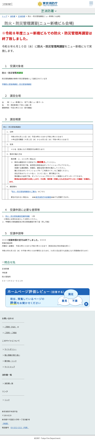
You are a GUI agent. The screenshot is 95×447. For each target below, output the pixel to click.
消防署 (12, 16)
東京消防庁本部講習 (43, 197)
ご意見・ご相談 (10, 332)
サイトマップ (9, 366)
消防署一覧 (8, 383)
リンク (7, 400)
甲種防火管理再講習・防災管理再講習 (16, 84)
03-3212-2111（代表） (20, 427)
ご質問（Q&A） (10, 327)
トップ (4, 16)
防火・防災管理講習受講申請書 (17, 216)
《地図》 (5, 423)
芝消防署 (21, 16)
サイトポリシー (10, 349)
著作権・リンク (10, 361)
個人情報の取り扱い (12, 355)
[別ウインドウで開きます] (47, 297)
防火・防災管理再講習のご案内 (24, 191)
